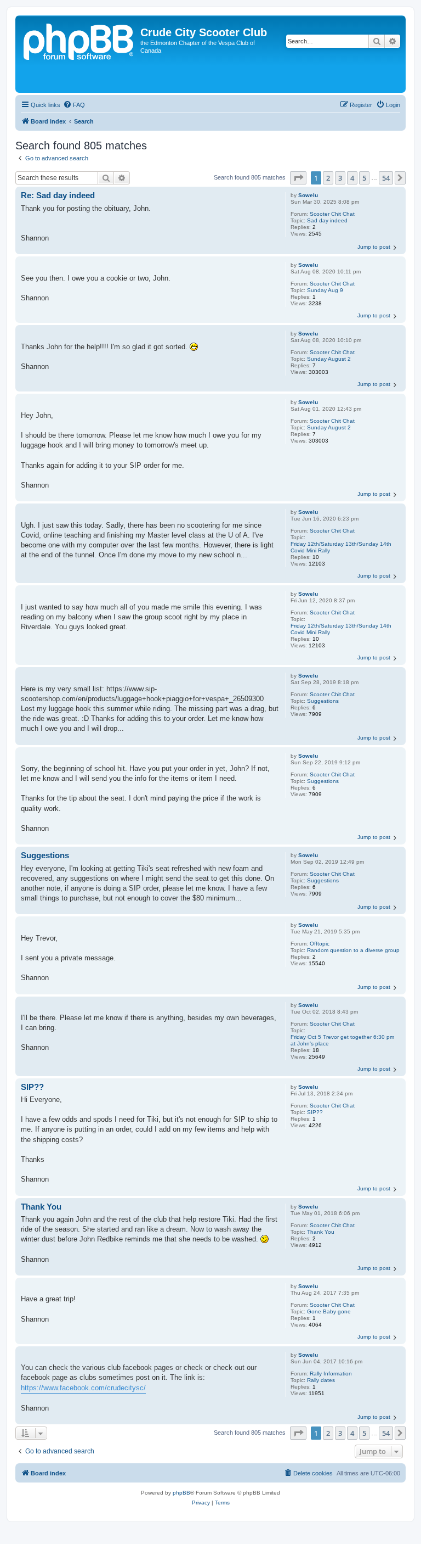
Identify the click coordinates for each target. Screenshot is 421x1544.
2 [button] (328, 178)
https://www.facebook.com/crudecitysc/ (83, 1388)
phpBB (181, 1493)
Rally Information (331, 1373)
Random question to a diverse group (353, 950)
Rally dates (321, 1380)
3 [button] (340, 178)
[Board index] (79, 54)
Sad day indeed (327, 220)
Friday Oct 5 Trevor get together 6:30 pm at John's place (342, 1040)
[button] (298, 177)
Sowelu (308, 195)
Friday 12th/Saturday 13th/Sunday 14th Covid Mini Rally (341, 547)
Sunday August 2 (329, 359)
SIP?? (315, 1112)
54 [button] (386, 178)
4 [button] (352, 178)
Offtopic (319, 944)
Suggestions (323, 701)
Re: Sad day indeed (58, 195)
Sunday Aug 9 (325, 290)
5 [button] (364, 178)
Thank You (320, 1232)
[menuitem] (74, 104)
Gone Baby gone (329, 1311)
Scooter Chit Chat (332, 214)
